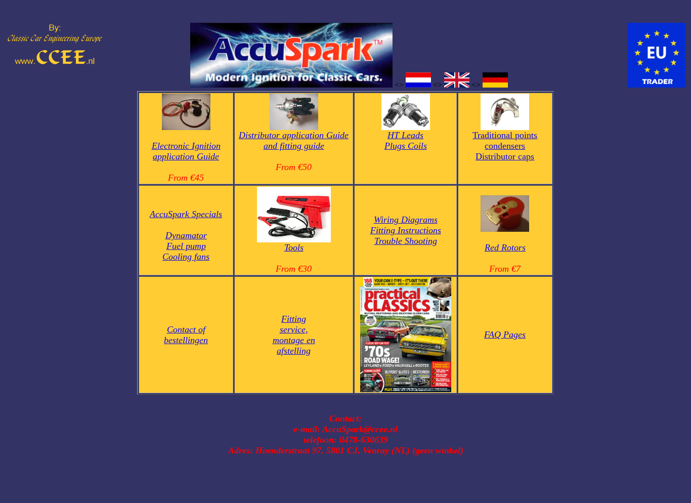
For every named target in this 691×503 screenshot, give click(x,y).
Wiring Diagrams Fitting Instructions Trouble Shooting (405, 230)
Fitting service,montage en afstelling (294, 335)
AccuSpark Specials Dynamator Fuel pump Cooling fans (186, 235)
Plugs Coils (405, 146)
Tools (294, 247)
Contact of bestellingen (186, 334)
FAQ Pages (505, 334)
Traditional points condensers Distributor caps (504, 145)
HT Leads (405, 135)
